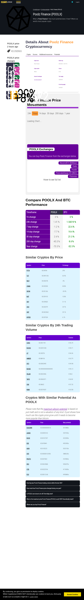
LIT (27, 353)
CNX (28, 384)
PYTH (28, 270)
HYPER (29, 317)
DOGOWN (29, 428)
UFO (28, 363)
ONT (28, 312)
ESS (28, 474)
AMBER (29, 358)
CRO (28, 307)
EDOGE (29, 369)
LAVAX (29, 433)
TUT (28, 276)
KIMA (28, 389)
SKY (28, 302)
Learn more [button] (34, 597)
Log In (77, 2)
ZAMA (28, 286)
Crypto (29, 54)
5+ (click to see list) (37, 79)
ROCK (28, 438)
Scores (35, 54)
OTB (28, 469)
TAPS (28, 379)
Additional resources (45, 54)
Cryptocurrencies (45, 9)
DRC (28, 464)
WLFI (28, 281)
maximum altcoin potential (55, 409)
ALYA (28, 448)
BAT (28, 296)
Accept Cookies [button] (72, 594)
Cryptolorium (36, 9)
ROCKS (29, 348)
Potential (57, 54)
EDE (28, 443)
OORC (28, 343)
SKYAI (28, 291)
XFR (28, 454)
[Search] (72, 2)
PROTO (29, 459)
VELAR (29, 374)
